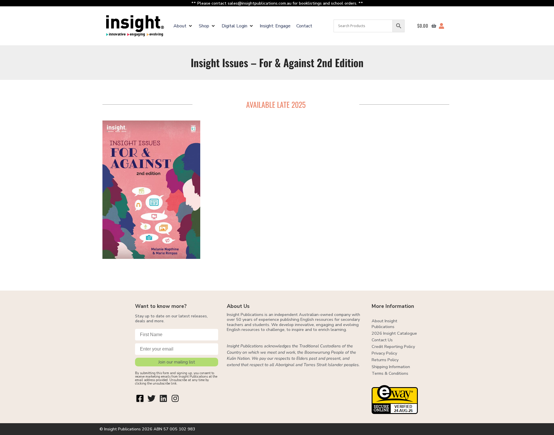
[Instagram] (175, 398)
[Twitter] (152, 398)
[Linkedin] (163, 398)
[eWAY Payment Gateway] (395, 412)
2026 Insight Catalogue (394, 333)
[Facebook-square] (140, 398)
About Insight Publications (384, 323)
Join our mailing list (176, 362)
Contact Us (382, 340)
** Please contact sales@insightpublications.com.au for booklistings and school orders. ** (277, 3)
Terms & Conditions (390, 373)
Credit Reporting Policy (393, 346)
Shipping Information (391, 367)
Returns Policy (385, 360)
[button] (183, 26)
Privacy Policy (384, 353)
